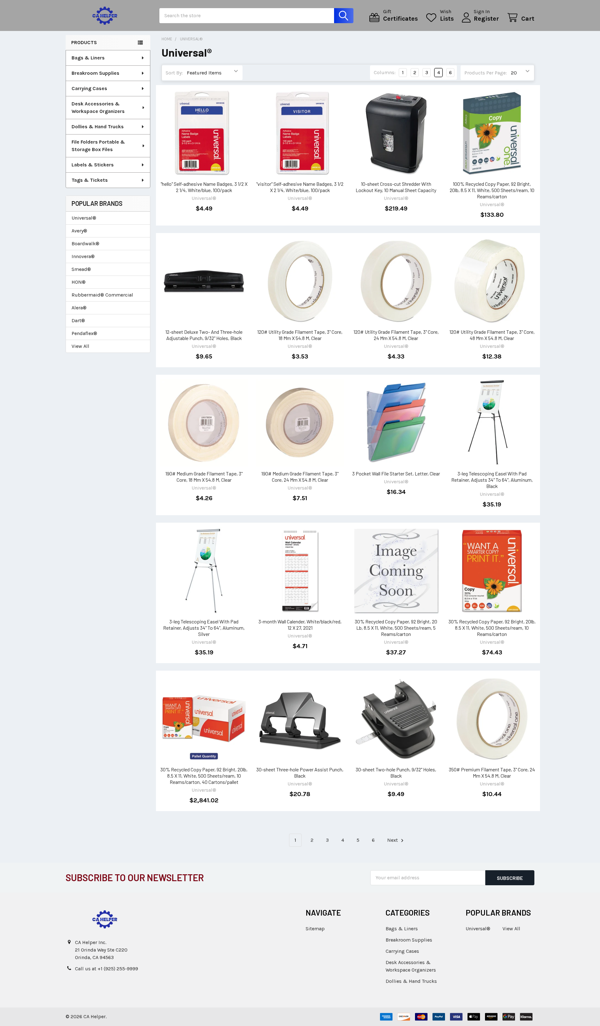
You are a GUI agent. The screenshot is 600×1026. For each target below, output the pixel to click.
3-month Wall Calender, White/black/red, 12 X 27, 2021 (300, 624)
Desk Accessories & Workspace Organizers (98, 107)
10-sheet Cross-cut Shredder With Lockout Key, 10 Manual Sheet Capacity (396, 187)
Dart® (78, 320)
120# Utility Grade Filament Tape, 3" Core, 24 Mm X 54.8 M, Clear (396, 335)
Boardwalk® (85, 243)
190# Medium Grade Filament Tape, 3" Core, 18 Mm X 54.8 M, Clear (203, 476)
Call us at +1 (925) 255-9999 (106, 969)
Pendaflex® (84, 333)
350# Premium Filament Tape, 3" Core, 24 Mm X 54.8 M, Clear (492, 772)
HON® (79, 282)
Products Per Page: (485, 73)
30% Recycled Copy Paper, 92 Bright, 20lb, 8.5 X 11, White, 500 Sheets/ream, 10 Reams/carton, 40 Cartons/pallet (204, 775)
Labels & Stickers (93, 165)
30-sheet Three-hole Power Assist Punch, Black (299, 772)
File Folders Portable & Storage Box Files (98, 145)
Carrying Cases (89, 88)
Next (393, 840)
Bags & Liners (88, 58)
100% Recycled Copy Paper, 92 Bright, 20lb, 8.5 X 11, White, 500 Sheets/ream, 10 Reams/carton (492, 190)
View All (80, 346)
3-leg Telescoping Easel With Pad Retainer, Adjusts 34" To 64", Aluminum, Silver (204, 627)
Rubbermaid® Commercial (102, 295)
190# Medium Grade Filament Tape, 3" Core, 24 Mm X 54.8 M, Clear (299, 476)
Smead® (81, 269)
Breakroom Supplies (95, 73)
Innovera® (83, 256)
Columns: (385, 72)
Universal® (84, 218)
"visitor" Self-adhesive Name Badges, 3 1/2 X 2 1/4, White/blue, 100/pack (299, 187)
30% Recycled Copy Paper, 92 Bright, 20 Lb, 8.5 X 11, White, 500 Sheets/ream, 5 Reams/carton (396, 627)
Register (486, 18)
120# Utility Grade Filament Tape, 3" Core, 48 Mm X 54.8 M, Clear (492, 335)
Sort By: (174, 73)
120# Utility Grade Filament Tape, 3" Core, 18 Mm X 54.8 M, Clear (299, 335)
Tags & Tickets (90, 180)
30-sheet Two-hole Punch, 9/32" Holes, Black (396, 772)
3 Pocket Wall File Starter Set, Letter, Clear (396, 473)
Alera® (79, 308)
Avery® (79, 231)
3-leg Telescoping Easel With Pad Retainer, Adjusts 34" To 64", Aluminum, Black (492, 479)
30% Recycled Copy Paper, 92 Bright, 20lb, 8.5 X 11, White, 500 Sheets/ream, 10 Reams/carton (492, 627)
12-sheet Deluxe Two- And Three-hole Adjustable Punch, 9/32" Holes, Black (203, 335)
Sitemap (315, 929)
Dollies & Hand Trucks (98, 127)
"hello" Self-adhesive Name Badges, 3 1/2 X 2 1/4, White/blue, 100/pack (204, 187)
